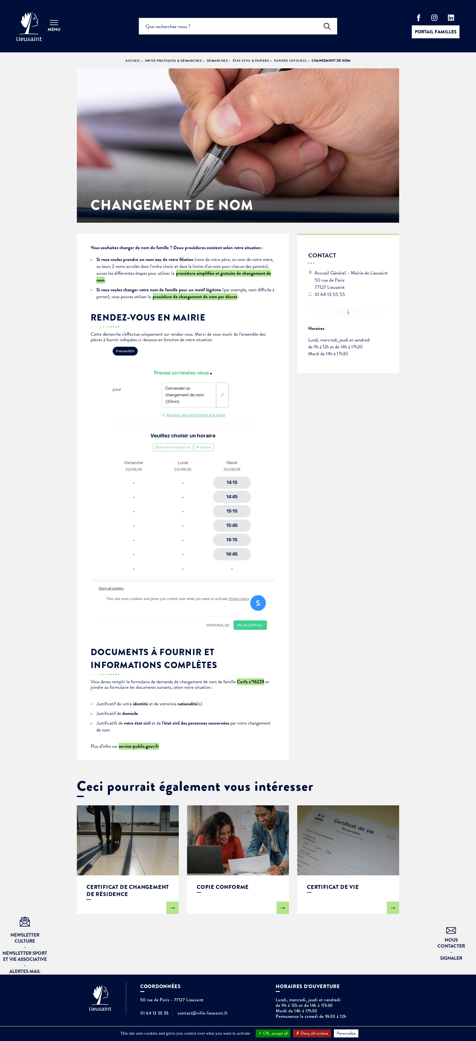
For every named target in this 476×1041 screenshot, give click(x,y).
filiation (186, 259)
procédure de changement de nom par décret (195, 296)
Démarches (217, 60)
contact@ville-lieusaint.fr (203, 1013)
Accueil (132, 60)
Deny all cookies (313, 1033)
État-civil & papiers (251, 60)
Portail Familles (435, 31)
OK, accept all (275, 1033)
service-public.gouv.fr (139, 746)
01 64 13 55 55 (154, 1013)
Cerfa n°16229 (250, 681)
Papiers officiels (290, 60)
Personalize (346, 1033)
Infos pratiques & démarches (173, 60)
